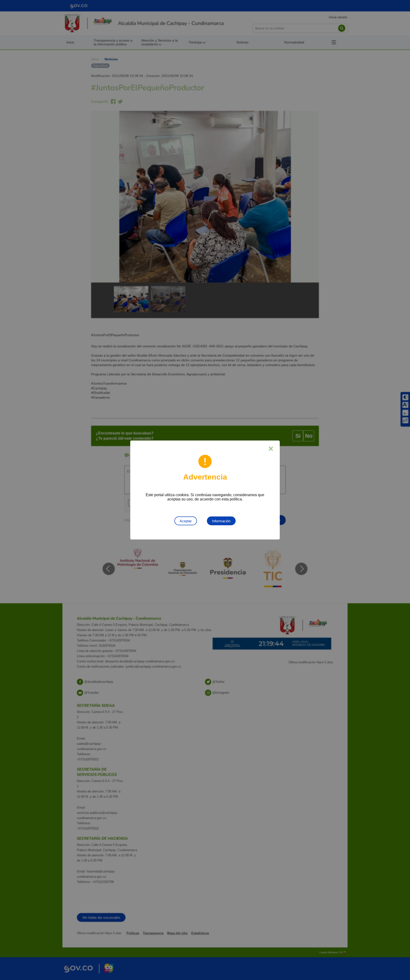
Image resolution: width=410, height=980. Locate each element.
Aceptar (186, 521)
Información (221, 521)
